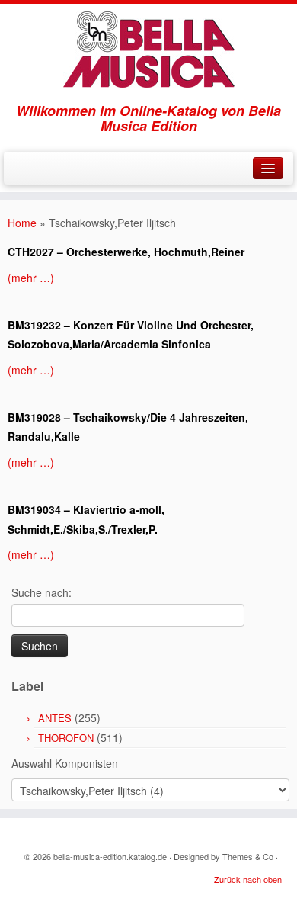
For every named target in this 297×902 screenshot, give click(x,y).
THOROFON (66, 737)
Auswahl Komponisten (64, 763)
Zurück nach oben (248, 879)
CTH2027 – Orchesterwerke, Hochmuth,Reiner (126, 251)
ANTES (55, 718)
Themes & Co (247, 856)
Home (22, 222)
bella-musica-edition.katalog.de (110, 856)
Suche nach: (41, 592)
